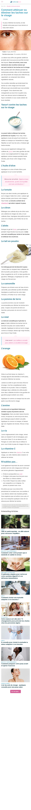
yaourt (11, 151)
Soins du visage (5, 683)
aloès (15, 229)
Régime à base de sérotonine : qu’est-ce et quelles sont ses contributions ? (16, 181)
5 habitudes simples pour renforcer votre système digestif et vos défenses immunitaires (14, 576)
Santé (3, 529)
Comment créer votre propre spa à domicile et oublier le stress (14, 554)
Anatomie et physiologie (8, 572)
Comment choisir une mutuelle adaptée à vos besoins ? (12, 598)
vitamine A (4, 203)
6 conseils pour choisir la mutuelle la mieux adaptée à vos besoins (14, 643)
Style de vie (4, 617)
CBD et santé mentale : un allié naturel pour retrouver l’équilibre (15, 532)
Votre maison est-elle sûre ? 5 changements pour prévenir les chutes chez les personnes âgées (15, 621)
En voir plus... (16, 691)
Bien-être (3, 6)
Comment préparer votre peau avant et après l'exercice (14, 665)
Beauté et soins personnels (13, 6)
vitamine (19, 452)
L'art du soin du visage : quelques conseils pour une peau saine (13, 686)
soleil (20, 474)
